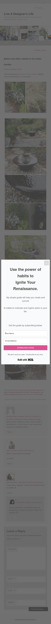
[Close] (46, 263)
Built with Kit (25, 360)
